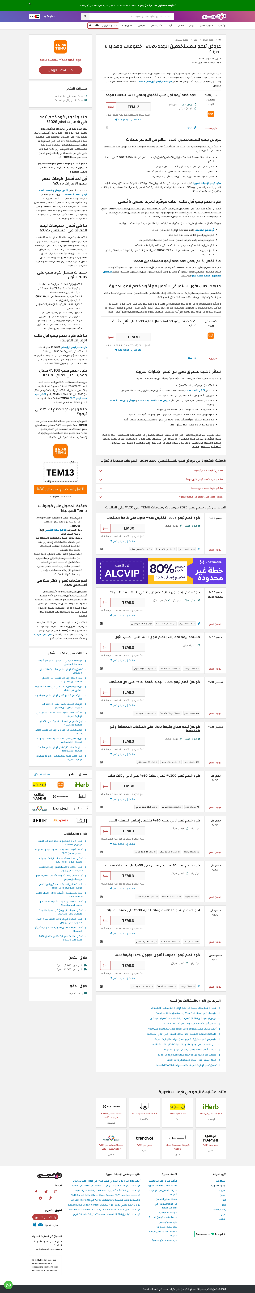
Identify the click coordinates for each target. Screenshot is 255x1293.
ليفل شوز (144, 1119)
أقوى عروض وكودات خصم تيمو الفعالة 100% (63, 192)
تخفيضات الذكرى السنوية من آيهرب (157, 5)
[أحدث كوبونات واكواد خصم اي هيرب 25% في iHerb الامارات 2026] (210, 1106)
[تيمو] (60, 46)
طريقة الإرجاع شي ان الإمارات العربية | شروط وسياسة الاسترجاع (60, 662)
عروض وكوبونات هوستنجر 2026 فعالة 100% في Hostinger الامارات (106, 1200)
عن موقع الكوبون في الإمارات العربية (166, 1206)
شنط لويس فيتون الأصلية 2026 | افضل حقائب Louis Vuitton (59, 895)
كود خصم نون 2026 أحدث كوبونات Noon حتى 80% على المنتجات (107, 1191)
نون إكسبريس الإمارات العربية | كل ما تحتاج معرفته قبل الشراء (61, 723)
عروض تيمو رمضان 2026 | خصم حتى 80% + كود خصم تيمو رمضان (183, 1019)
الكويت (222, 1191)
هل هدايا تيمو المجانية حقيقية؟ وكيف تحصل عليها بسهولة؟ (186, 1013)
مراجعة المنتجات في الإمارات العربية (162, 1234)
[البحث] (85, 16)
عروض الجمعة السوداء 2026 (154, 400)
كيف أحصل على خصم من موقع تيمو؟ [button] (201, 496)
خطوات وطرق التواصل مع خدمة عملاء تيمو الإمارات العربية (187, 1055)
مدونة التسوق (182, 40)
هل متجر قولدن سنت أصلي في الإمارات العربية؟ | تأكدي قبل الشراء (59, 688)
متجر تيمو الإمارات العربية (207, 183)
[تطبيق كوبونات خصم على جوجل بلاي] (97, 25)
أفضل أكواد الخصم (194, 390)
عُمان (223, 1200)
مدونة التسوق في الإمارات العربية (163, 1193)
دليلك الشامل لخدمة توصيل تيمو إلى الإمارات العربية (190, 1050)
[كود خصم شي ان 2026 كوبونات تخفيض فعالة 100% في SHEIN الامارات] (39, 820)
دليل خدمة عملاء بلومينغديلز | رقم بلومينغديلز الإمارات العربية (59, 758)
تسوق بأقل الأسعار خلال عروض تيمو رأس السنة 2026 (189, 1024)
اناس (177, 1154)
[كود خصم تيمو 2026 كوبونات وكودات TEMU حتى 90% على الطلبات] (211, 114)
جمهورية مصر (219, 1210)
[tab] (161, 470)
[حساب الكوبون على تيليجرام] (40, 1198)
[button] (30, 4)
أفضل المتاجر (78, 774)
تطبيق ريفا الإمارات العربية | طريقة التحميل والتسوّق (61, 671)
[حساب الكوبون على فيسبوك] (36, 1191)
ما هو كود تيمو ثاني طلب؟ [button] (207, 488)
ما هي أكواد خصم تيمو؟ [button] (208, 470)
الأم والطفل (157, 25)
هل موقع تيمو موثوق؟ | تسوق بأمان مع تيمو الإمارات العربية (185, 1039)
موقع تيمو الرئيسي (56, 530)
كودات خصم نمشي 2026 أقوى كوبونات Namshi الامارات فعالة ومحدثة (104, 1205)
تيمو (195, 40)
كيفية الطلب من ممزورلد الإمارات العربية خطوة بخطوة (59, 732)
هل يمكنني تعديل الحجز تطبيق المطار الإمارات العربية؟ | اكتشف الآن (60, 740)
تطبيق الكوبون (109, 25)
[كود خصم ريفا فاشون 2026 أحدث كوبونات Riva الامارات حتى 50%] (82, 820)
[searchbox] (132, 16)
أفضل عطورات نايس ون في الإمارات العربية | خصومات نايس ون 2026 (60, 912)
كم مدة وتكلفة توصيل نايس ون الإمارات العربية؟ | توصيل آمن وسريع (62, 706)
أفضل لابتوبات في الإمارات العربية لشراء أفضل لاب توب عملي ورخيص (59, 921)
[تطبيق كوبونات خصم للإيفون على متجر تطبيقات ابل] (90, 25)
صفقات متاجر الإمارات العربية (162, 1186)
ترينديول (144, 1151)
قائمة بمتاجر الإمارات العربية (163, 1181)
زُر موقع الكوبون (204, 230)
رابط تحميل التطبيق (45, 1217)
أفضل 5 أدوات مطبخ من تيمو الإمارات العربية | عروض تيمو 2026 (59, 843)
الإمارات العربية (218, 1186)
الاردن (223, 1214)
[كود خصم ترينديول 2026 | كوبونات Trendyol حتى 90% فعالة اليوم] (144, 1138)
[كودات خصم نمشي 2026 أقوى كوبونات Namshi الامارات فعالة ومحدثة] (210, 1138)
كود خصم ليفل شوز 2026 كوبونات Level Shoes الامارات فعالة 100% (106, 1195)
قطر (224, 1205)
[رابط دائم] (195, 128)
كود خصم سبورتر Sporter (164, 1240)
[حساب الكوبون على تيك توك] (50, 1198)
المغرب (222, 1219)
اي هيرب (211, 1119)
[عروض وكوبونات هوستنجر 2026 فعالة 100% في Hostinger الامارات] (111, 1106)
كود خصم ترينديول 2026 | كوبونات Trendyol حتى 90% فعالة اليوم (107, 1214)
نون (177, 1119)
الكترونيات (127, 25)
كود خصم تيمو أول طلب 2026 (155, 81)
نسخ (111, 106)
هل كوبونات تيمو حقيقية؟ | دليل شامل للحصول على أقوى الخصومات (181, 1034)
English (50, 16)
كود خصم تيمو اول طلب (74, 347)
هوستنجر (111, 1123)
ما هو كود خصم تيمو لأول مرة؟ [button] (204, 479)
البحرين (223, 1195)
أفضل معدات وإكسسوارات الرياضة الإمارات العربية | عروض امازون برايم (61, 860)
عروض (192, 25)
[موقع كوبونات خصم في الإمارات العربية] (219, 40)
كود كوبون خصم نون (166, 1227)
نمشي (211, 1151)
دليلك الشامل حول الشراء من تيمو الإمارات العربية (191, 1060)
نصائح (181, 25)
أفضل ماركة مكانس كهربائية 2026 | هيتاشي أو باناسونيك (59, 929)
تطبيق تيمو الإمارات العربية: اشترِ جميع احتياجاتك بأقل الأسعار (186, 1065)
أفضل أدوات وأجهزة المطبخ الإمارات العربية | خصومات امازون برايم (60, 869)
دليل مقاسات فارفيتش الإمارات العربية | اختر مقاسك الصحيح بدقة (60, 749)
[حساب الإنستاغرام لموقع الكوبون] (56, 1191)
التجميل (141, 25)
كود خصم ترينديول (168, 1222)
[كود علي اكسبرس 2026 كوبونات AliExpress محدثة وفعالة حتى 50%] (60, 820)
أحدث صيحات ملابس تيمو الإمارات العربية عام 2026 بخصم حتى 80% (182, 1029)
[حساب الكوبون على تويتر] (46, 1191)
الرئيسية (222, 25)
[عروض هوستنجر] (161, 571)
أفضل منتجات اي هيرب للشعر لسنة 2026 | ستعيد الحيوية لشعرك (61, 903)
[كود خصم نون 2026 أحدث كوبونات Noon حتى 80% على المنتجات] (177, 1106)
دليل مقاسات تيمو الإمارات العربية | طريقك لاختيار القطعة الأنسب (183, 1044)
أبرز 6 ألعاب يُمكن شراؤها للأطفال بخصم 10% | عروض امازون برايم (59, 877)
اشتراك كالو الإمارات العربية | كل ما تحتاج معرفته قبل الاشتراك (62, 680)
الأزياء (170, 25)
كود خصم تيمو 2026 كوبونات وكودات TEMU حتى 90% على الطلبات (106, 1186)
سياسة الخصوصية (168, 1213)
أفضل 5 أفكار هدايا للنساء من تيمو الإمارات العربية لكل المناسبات (183, 1008)
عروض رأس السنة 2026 (122, 400)
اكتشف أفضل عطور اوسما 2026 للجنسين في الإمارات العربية (59, 714)
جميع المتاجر (206, 25)
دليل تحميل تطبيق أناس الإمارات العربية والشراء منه (59, 697)
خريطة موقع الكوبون (166, 1199)
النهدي (111, 1154)
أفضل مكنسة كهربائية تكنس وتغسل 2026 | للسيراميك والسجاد (60, 938)
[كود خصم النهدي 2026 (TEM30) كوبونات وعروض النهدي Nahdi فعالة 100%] (111, 1138)
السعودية (221, 1181)
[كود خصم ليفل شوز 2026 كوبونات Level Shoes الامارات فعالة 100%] (144, 1106)
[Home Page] (214, 16)
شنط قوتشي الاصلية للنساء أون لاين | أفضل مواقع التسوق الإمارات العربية (61, 886)
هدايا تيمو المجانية (43, 634)
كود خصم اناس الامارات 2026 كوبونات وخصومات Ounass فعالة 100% (105, 1210)
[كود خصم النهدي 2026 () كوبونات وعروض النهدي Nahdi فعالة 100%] (39, 808)
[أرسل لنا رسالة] (8, 1285)
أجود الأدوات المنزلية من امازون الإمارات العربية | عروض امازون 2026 (59, 851)
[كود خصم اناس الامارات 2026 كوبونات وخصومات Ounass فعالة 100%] (177, 1138)
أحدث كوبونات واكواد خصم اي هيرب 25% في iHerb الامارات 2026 (107, 1181)
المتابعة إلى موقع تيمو (129, 119)
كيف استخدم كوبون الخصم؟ (163, 1217)
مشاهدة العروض (60, 70)
